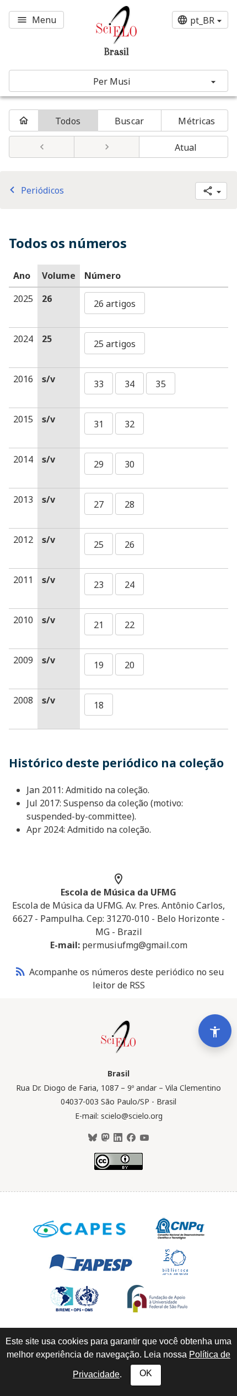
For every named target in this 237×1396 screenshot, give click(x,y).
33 (99, 384)
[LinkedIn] (118, 1138)
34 (129, 384)
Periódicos (35, 190)
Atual (186, 147)
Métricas (196, 121)
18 (99, 705)
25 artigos (115, 344)
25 (99, 544)
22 (129, 625)
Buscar (129, 121)
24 (129, 585)
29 (99, 464)
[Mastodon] (105, 1138)
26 (129, 544)
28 (129, 504)
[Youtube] (144, 1138)
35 (160, 384)
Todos (67, 121)
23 (99, 585)
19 (99, 665)
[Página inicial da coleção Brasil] (118, 1052)
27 (99, 504)
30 (129, 464)
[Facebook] (131, 1138)
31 (99, 424)
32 (129, 424)
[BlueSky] (92, 1138)
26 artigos (115, 304)
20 (129, 665)
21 (99, 625)
